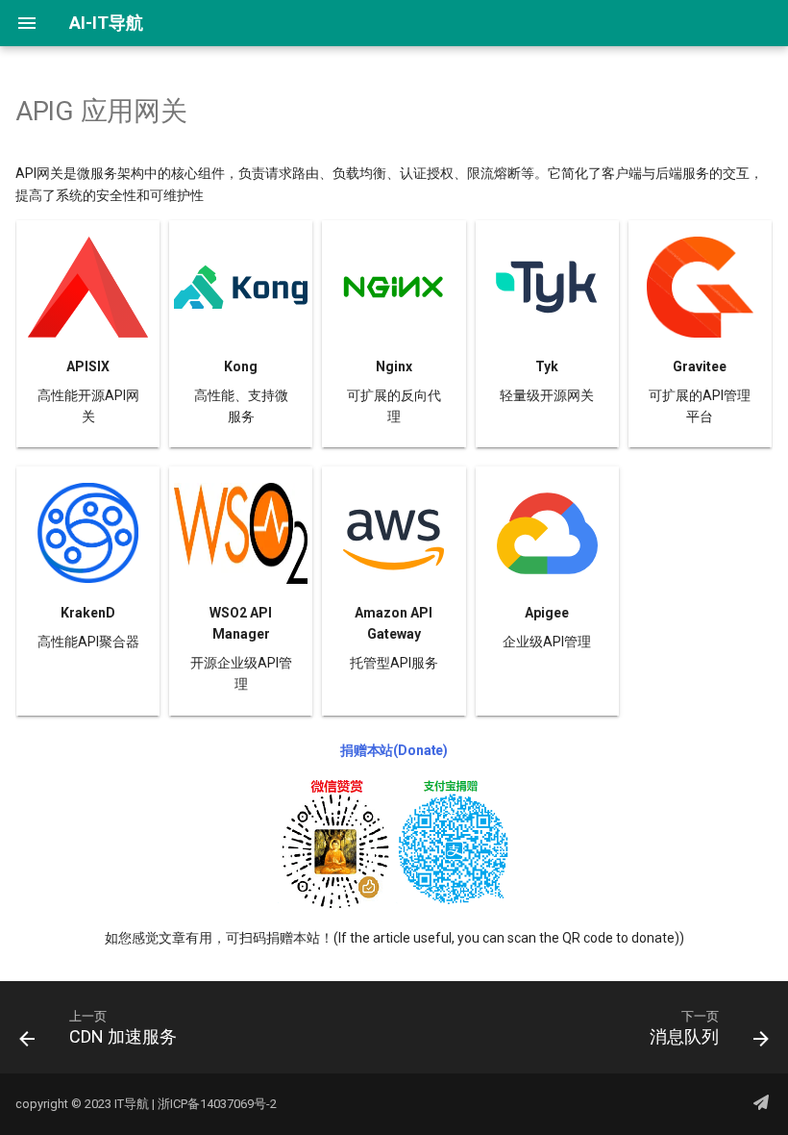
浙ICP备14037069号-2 (217, 1104)
